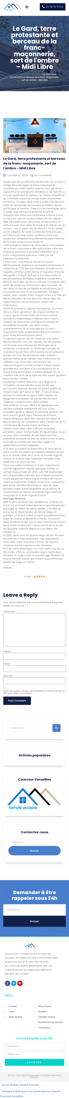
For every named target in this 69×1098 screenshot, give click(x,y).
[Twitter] (14, 983)
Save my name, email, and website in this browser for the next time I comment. (34, 692)
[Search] (56, 728)
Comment (10, 611)
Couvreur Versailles (31, 74)
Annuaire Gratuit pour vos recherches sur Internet (31, 1091)
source (7, 567)
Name (7, 651)
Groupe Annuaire (29, 1084)
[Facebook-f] (7, 983)
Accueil (16, 74)
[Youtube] (20, 983)
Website (8, 676)
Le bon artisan (10, 1084)
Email (7, 664)
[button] (26, 6)
